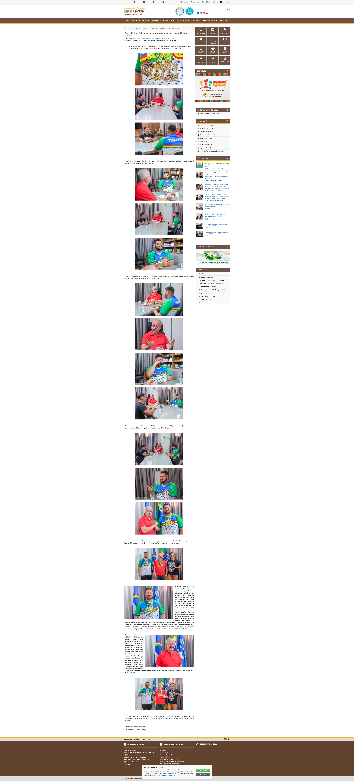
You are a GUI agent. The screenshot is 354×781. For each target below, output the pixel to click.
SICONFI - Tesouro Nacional (207, 296)
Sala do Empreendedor (210, 20)
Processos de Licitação (206, 125)
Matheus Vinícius (170, 38)
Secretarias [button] (155, 20)
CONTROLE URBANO (225, 52)
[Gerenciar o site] (228, 739)
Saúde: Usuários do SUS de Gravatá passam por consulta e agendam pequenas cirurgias (215, 216)
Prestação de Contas (205, 138)
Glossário (185, 2)
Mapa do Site (200, 2)
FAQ (192, 2)
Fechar (204, 774)
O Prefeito (163, 750)
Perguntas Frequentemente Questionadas (211, 151)
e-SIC (201, 42)
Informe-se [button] (195, 20)
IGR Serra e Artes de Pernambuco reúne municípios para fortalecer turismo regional (217, 206)
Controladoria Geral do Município (169, 759)
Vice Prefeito (164, 752)
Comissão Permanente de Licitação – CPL (172, 761)
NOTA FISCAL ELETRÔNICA (200, 52)
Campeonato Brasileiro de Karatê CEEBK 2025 (141, 38)
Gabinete (157, 38)
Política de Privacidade (168, 775)
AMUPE (201, 274)
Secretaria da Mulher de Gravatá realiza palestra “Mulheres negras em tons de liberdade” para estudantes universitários (217, 186)
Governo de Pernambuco (206, 277)
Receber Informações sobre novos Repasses (212, 303)
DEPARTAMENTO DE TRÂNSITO (201, 61)
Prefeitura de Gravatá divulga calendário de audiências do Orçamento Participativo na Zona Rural (217, 165)
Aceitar (204, 771)
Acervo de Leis (203, 141)
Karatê (163, 38)
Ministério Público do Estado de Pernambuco (212, 283)
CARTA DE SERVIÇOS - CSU (225, 32)
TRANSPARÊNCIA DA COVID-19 (213, 32)
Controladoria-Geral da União (207, 286)
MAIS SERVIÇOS (225, 61)
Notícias (138, 28)
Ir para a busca (150, 2)
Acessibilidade (211, 2)
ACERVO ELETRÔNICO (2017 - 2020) (210, 114)
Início (127, 20)
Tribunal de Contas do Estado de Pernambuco (212, 280)
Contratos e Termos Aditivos (207, 128)
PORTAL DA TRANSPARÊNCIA (201, 32)
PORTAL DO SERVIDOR (213, 52)
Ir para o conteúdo (130, 2)
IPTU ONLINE (225, 42)
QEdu (200, 293)
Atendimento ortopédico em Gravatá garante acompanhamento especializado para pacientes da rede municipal (217, 196)
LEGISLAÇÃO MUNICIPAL (213, 61)
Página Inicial (129, 28)
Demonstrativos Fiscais (206, 131)
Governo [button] (145, 20)
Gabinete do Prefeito (166, 755)
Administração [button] (167, 20)
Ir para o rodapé (159, 2)
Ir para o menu (140, 2)
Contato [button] (222, 20)
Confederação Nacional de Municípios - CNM (212, 290)
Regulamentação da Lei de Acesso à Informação (213, 148)
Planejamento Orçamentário (207, 135)
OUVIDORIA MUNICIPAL (213, 42)
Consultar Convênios (205, 299)
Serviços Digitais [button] (182, 20)
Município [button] (135, 20)
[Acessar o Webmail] (225, 739)
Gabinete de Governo (166, 757)
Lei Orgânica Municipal (206, 144)
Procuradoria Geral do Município (169, 763)
